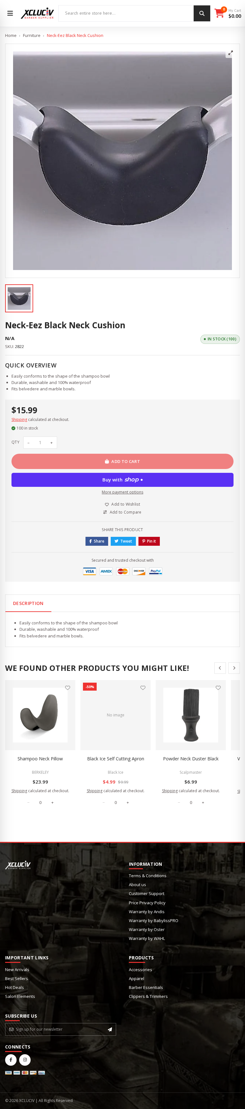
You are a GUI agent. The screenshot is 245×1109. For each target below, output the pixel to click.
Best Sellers (16, 978)
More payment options (122, 492)
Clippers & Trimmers (148, 996)
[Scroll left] (220, 668)
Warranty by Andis (147, 911)
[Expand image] (231, 53)
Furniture (32, 35)
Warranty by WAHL (147, 938)
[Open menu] (10, 13)
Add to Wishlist (125, 504)
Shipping (19, 419)
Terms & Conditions (148, 875)
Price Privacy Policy (147, 903)
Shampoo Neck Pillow (40, 759)
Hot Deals (14, 987)
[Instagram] (25, 1060)
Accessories (140, 969)
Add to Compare (126, 512)
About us (137, 884)
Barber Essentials (146, 987)
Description (28, 603)
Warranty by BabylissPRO (153, 920)
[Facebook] (11, 1060)
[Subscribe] (110, 1029)
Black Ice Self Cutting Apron (115, 759)
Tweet (126, 541)
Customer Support (146, 893)
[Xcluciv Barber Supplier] (37, 13)
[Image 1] (19, 298)
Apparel (136, 978)
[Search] (202, 13)
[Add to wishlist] (68, 688)
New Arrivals (17, 969)
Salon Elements (20, 996)
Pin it (151, 541)
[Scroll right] (234, 668)
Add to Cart (125, 461)
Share (99, 541)
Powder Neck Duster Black (191, 759)
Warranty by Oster (147, 929)
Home (11, 35)
